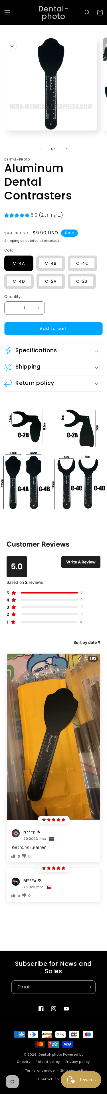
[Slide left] (41, 149)
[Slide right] (66, 149)
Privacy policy (77, 1061)
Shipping (12, 241)
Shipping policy (74, 1070)
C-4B (50, 263)
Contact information (56, 1079)
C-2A (50, 281)
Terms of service (40, 1070)
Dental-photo (50, 1054)
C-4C (82, 263)
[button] (7, 12)
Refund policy (48, 1061)
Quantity (12, 296)
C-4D (19, 281)
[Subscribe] (89, 987)
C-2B (81, 281)
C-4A (19, 263)
